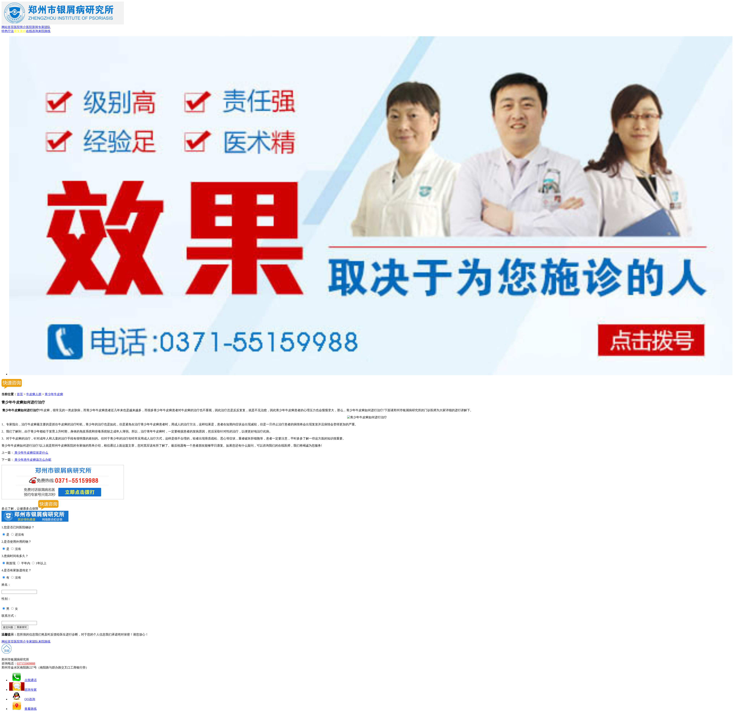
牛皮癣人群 (33, 394)
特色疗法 (8, 31)
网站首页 (8, 27)
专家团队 (44, 27)
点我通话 (30, 680)
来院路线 (44, 31)
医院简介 (20, 27)
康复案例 (20, 31)
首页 (20, 394)
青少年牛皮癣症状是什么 (31, 452)
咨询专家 (30, 689)
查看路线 (30, 708)
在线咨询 (32, 31)
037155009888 (26, 663)
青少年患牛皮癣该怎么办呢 (32, 459)
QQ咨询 (29, 699)
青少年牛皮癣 (54, 394)
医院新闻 (32, 27)
